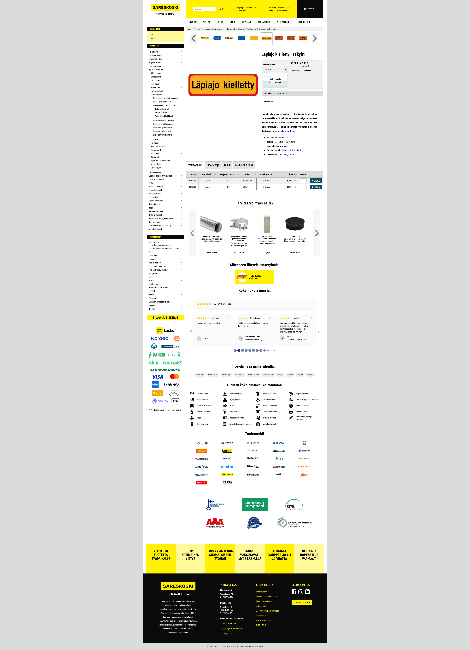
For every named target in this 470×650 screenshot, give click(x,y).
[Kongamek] (279, 473)
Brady (151, 252)
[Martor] (227, 481)
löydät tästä (290, 154)
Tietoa (220, 22)
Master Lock (154, 284)
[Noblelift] (304, 481)
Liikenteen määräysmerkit (163, 124)
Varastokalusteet (155, 229)
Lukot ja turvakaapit (156, 179)
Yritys (206, 22)
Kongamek (153, 273)
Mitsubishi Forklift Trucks (158, 287)
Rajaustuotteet (154, 52)
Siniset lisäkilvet (161, 112)
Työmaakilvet (156, 157)
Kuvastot (152, 38)
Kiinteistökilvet (156, 87)
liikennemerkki (268, 388)
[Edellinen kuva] (203, 224)
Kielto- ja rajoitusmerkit (162, 102)
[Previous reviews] (191, 338)
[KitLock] (253, 473)
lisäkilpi (280, 388)
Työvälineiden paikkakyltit (160, 161)
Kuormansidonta (155, 66)
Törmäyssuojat (154, 222)
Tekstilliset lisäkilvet (164, 116)
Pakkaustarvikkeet (156, 201)
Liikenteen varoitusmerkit (162, 135)
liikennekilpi (200, 388)
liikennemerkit (253, 388)
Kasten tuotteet (155, 263)
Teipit (151, 208)
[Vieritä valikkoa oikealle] (314, 38)
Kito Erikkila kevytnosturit (158, 270)
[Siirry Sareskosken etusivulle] (165, 9)
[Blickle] (253, 457)
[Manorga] (201, 481)
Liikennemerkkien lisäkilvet (164, 105)
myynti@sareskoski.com (246, 8)
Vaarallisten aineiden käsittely (160, 225)
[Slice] (304, 489)
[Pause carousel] (254, 368)
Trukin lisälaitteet (155, 215)
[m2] (304, 473)
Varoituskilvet (156, 164)
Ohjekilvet (155, 139)
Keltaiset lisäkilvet (162, 109)
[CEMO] (201, 465)
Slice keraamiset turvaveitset (160, 302)
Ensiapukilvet (156, 77)
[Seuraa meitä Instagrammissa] (300, 605)
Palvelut (246, 22)
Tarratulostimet (155, 204)
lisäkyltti (310, 388)
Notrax (151, 295)
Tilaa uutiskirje (165, 317)
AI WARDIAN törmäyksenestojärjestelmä (159, 244)
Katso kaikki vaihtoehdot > (275, 93)
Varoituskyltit (156, 168)
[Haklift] (304, 465)
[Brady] (279, 457)
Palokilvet (155, 143)
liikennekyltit (226, 388)
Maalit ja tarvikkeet (156, 186)
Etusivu (193, 22)
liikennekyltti (239, 388)
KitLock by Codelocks (157, 266)
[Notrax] (201, 489)
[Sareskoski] (227, 489)
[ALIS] (201, 457)
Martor (151, 280)
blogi (232, 22)
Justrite (152, 259)
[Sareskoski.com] (178, 604)
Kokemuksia (264, 22)
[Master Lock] (253, 481)
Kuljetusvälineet (155, 62)
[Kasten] (227, 473)
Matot (151, 183)
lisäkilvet (290, 388)
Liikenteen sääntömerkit (162, 131)
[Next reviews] (318, 338)
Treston (152, 309)
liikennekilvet (213, 388)
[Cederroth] (304, 457)
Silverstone (153, 298)
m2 (150, 277)
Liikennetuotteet (155, 172)
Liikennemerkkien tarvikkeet (163, 120)
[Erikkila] (279, 465)
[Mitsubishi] (279, 481)
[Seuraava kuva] (219, 224)
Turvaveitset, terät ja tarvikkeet (161, 218)
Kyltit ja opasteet (156, 69)
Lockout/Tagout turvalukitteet (160, 176)
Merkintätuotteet (155, 190)
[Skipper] (279, 489)
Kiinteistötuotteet (155, 59)
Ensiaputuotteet (155, 55)
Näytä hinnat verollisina (278, 10)
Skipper (152, 305)
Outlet (151, 35)
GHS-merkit (155, 80)
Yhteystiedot (284, 22)
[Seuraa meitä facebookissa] (294, 605)
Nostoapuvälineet (155, 193)
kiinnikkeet (288, 146)
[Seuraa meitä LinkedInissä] (307, 605)
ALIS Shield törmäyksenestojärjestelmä (164, 248)
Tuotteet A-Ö (304, 22)
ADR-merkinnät (157, 73)
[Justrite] (201, 473)
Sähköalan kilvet (157, 150)
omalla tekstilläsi (286, 131)
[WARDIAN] (227, 497)
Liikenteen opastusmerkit (162, 128)
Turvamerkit (155, 153)
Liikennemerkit (157, 94)
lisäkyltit (300, 388)
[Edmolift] (253, 465)
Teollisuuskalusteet (156, 211)
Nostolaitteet (154, 197)
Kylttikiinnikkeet (157, 91)
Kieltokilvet (155, 84)
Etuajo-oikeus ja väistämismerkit (165, 98)
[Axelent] (227, 457)
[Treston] (201, 497)
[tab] (195, 165)
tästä (298, 150)
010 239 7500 (241, 10)
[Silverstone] (253, 489)
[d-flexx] (227, 465)
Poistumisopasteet (158, 146)
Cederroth (153, 256)
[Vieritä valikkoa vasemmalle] (193, 38)
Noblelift (152, 291)
